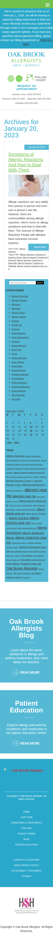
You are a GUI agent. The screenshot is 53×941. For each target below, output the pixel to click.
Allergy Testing (19, 317)
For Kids (26, 828)
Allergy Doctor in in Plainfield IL (20, 505)
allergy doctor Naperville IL (26, 510)
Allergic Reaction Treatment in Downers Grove (23, 460)
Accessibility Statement (26, 871)
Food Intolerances (20, 337)
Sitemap (26, 876)
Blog (26, 839)
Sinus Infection (19, 391)
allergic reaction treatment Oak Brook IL (19, 477)
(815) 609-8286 (26, 103)
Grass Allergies (19, 346)
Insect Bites (17, 366)
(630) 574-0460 (13, 99)
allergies (36, 477)
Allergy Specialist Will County (26, 528)
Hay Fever (17, 350)
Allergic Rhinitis (19, 300)
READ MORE (30, 672)
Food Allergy (27, 556)
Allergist (43, 477)
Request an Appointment (26, 87)
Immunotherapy (19, 358)
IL (9, 269)
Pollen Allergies (19, 383)
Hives (14, 354)
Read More (40, 247)
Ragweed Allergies (21, 387)
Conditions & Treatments (26, 823)
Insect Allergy (18, 362)
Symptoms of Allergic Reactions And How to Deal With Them (25, 162)
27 (31, 435)
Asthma (15, 321)
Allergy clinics (18, 313)
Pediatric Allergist (20, 374)
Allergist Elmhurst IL (34, 484)
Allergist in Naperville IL (15, 491)
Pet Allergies (18, 378)
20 (31, 431)
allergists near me (24, 496)
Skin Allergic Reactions (21, 573)
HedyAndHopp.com (31, 913)
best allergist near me (20, 551)
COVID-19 (17, 325)
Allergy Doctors (19, 518)
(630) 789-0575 (26, 94)
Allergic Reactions (33, 456)
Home (26, 812)
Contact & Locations (26, 860)
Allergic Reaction (20, 296)
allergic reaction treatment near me (32, 266)
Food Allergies (19, 333)
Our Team (26, 817)
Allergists (16, 308)
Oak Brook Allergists (22, 568)
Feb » (17, 442)
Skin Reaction (18, 395)
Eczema (15, 329)
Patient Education (26, 845)
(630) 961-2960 (39, 99)
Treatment (26, 577)
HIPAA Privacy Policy (26, 865)
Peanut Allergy (19, 370)
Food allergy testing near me (32, 560)
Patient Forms (26, 834)
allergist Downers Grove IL (19, 481)
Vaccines (16, 399)
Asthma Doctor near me (19, 543)
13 (31, 427)
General (15, 341)
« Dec (9, 442)
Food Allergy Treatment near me (23, 563)
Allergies (16, 304)
